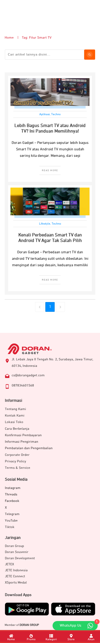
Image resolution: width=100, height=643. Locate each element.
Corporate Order (17, 455)
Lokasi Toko (14, 422)
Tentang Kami (15, 409)
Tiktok (9, 527)
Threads (11, 494)
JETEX (9, 564)
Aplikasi (44, 114)
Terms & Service (17, 468)
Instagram (12, 488)
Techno (56, 114)
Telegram (12, 514)
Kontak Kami (14, 415)
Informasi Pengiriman (21, 441)
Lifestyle (44, 223)
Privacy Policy (15, 461)
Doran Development (20, 558)
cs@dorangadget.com (28, 375)
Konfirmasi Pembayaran (23, 435)
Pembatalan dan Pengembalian (29, 448)
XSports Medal (16, 582)
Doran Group (14, 546)
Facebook (12, 501)
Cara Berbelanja (17, 428)
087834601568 (23, 385)
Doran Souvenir (16, 552)
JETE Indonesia (16, 570)
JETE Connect (15, 576)
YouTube (11, 520)
